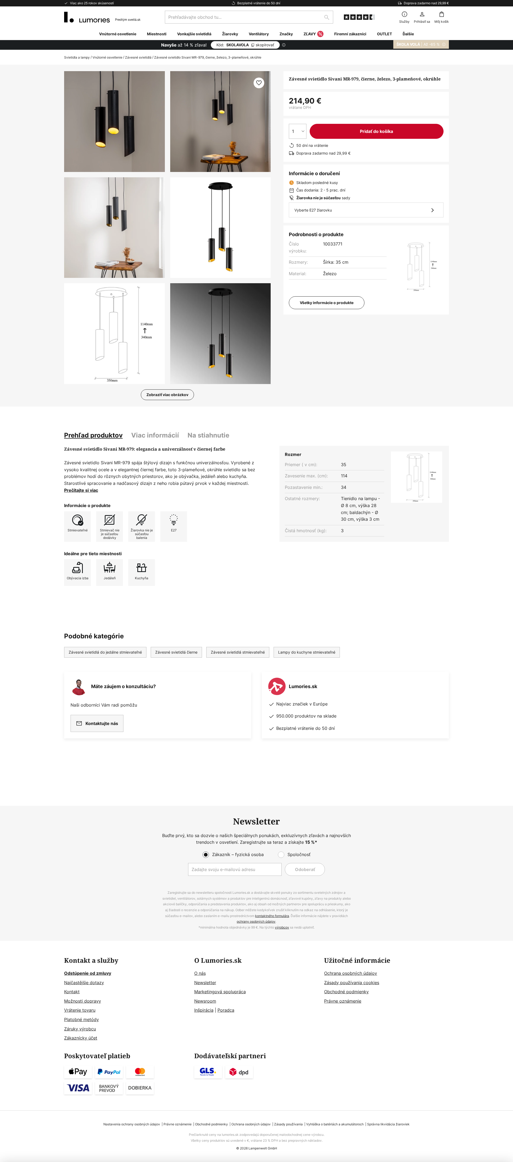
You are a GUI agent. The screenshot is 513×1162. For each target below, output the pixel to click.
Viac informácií (155, 435)
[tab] (93, 435)
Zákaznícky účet (80, 1038)
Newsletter (205, 982)
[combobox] (249, 17)
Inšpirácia (203, 1010)
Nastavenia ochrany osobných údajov (131, 1124)
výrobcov (282, 927)
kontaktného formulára (272, 916)
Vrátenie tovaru (79, 1010)
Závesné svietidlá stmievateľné (238, 652)
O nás (200, 973)
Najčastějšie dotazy (84, 982)
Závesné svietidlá (138, 57)
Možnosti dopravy (82, 1001)
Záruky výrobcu (80, 1029)
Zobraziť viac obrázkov (167, 394)
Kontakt (72, 992)
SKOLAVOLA (245, 44)
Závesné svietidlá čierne (176, 652)
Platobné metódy (81, 1019)
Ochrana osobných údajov (350, 973)
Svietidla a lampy (77, 57)
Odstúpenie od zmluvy (87, 973)
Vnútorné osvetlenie (107, 57)
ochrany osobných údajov (256, 921)
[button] (114, 227)
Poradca (225, 1010)
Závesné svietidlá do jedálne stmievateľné (105, 652)
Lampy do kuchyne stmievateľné (306, 652)
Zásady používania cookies (351, 982)
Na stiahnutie (208, 435)
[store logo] (102, 17)
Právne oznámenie (342, 1001)
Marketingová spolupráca (220, 992)
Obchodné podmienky (346, 992)
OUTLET (384, 34)
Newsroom (205, 1001)
